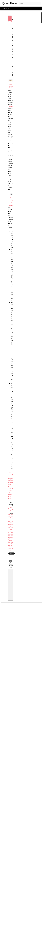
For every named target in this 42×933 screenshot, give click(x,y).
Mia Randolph (10, 509)
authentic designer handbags (10, 516)
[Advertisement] (24, 47)
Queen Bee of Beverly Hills (10, 541)
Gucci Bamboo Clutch (11, 86)
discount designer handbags (10, 535)
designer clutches (10, 528)
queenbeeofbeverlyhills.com (10, 548)
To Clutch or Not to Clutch (12, 45)
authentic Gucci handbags (10, 522)
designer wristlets (10, 531)
